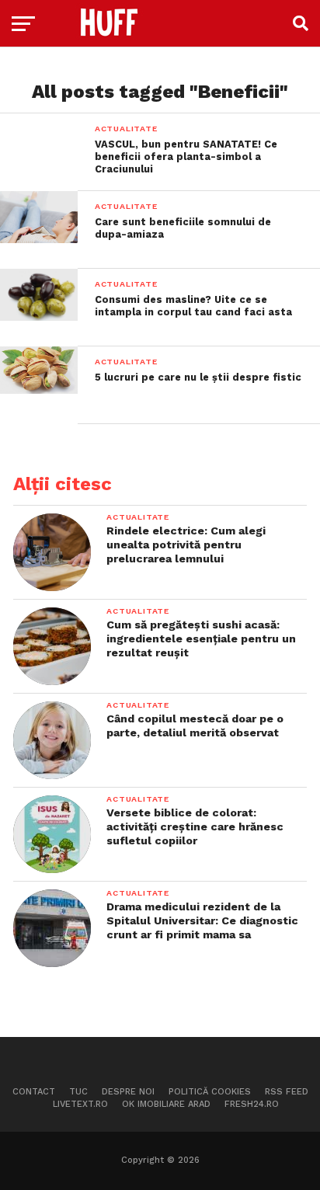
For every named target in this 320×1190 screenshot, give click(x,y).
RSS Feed (286, 1092)
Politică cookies (210, 1092)
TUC (78, 1092)
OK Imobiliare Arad (166, 1104)
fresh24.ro (251, 1104)
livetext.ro (80, 1104)
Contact (33, 1092)
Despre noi (128, 1092)
